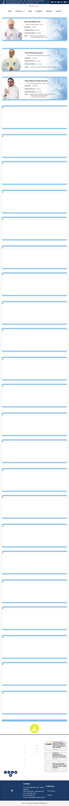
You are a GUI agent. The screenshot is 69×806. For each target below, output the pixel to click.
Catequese (28, 760)
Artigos (28, 765)
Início (10, 11)
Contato (58, 11)
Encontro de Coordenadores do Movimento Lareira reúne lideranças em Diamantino (59, 755)
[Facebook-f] (5, 772)
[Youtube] (58, 2)
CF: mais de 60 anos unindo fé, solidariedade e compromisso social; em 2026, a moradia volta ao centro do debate (58, 745)
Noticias (28, 752)
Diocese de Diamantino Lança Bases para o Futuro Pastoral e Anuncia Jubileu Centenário (59, 765)
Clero (30, 11)
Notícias (49, 11)
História (50, 795)
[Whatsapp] (61, 2)
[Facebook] (52, 2)
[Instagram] (55, 2)
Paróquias (39, 11)
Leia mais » (55, 749)
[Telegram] (65, 2)
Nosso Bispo (51, 791)
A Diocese (19, 11)
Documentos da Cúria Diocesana (29, 756)
